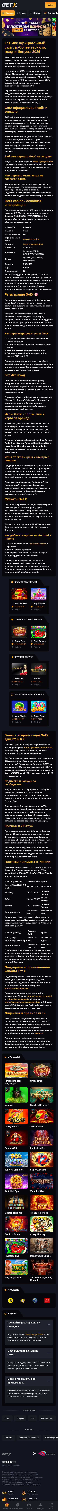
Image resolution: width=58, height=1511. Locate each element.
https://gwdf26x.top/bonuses (37, 744)
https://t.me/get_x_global (39, 990)
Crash (7, 1412)
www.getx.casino (30, 236)
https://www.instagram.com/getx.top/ (22, 996)
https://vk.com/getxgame (16, 982)
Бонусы (20, 1412)
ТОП (32, 1412)
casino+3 (38, 1027)
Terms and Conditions (29, 1431)
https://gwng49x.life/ (42, 158)
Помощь (8, 1431)
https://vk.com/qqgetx (18, 993)
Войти (50, 5)
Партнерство (47, 1412)
